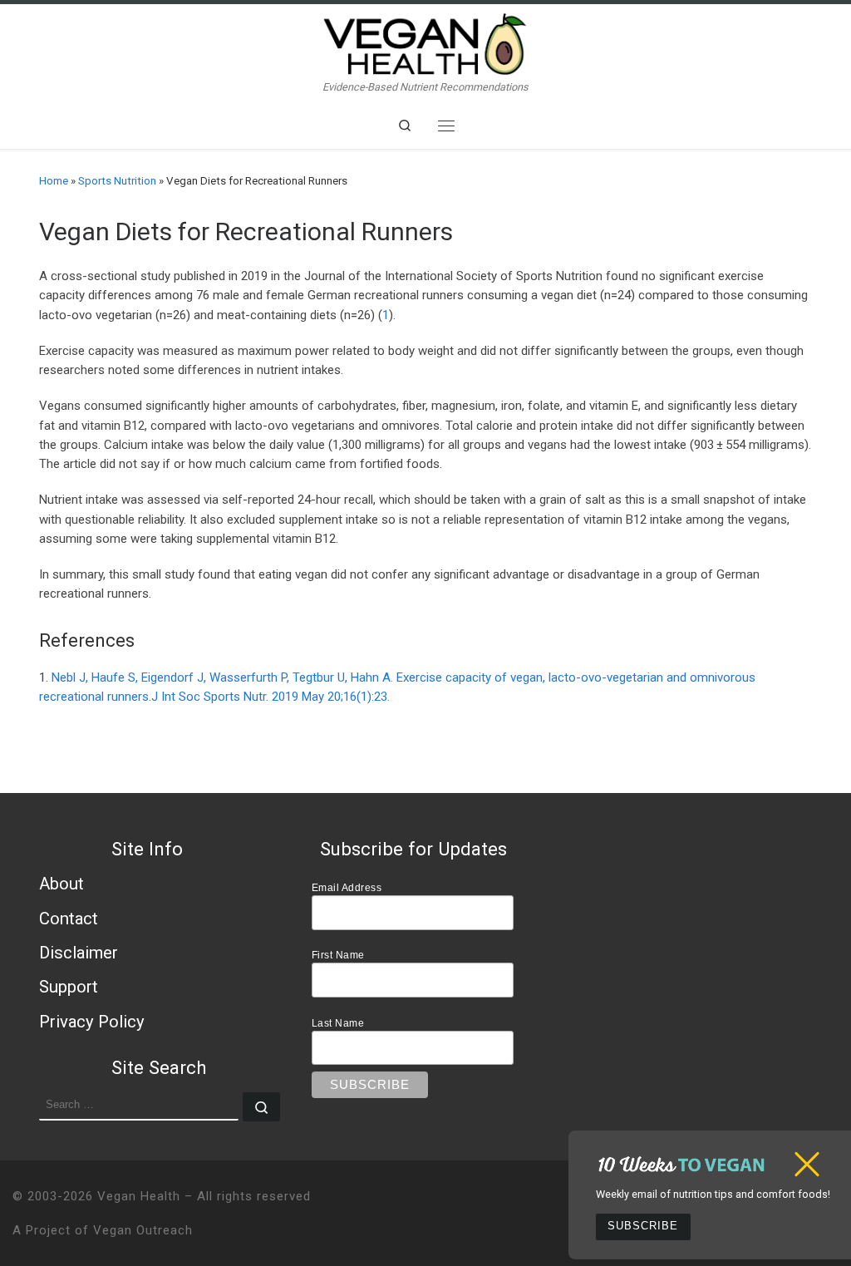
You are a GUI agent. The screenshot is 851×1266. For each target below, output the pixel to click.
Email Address (347, 887)
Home (53, 181)
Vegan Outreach (143, 1230)
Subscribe (643, 1226)
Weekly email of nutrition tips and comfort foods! (713, 1194)
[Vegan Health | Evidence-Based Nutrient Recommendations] (425, 42)
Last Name (338, 1022)
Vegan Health (138, 1196)
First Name (338, 954)
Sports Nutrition (117, 181)
